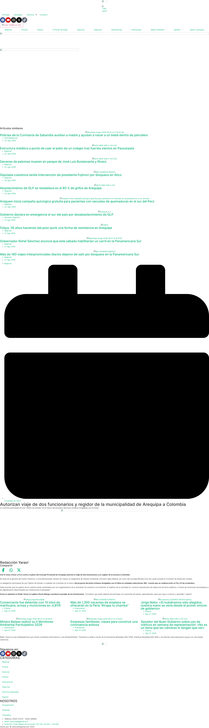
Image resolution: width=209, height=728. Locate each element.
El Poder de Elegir (60, 30)
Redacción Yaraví (14, 562)
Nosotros (30, 15)
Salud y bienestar (197, 30)
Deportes (98, 30)
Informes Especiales (10, 692)
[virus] (39, 50)
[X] (19, 570)
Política (40, 30)
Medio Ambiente (157, 30)
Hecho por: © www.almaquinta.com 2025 (17, 727)
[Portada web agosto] (104, 34)
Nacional (80, 30)
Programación (8, 705)
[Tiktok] (24, 20)
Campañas (18, 15)
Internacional (116, 30)
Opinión (177, 30)
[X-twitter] (19, 20)
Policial (24, 30)
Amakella (6, 710)
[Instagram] (13, 20)
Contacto (43, 15)
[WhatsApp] (11, 570)
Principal (5, 15)
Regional (8, 30)
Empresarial (136, 30)
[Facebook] (2, 20)
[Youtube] (8, 20)
